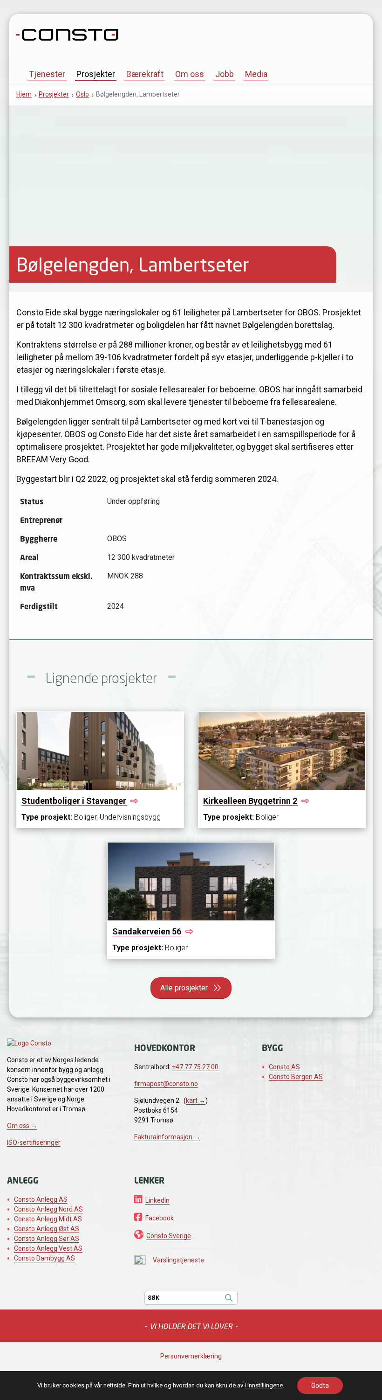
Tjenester (47, 74)
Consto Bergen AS (296, 1076)
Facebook (159, 1218)
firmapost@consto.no (166, 1083)
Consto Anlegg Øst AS (46, 1229)
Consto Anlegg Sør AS (46, 1238)
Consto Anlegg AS (41, 1199)
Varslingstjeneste (178, 1260)
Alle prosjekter (184, 987)
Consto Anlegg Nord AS (48, 1209)
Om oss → (22, 1125)
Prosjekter (95, 74)
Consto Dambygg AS (44, 1258)
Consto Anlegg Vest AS (48, 1248)
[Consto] (67, 33)
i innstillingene (264, 1385)
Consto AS (284, 1067)
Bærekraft (145, 74)
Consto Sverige (168, 1236)
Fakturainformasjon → (167, 1137)
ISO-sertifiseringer (34, 1142)
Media (256, 74)
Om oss (189, 74)
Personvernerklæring (191, 1356)
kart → (195, 1100)
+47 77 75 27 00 (195, 1067)
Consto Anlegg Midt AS (48, 1219)
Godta (320, 1385)
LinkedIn (157, 1200)
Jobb (224, 74)
